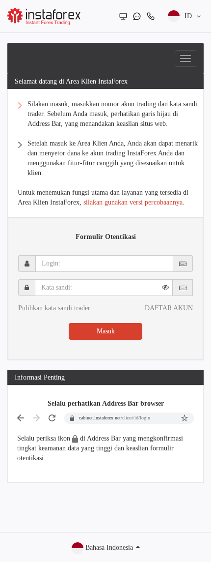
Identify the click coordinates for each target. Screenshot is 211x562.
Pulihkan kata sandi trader (54, 308)
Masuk (106, 331)
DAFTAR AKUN (169, 308)
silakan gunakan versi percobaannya (133, 202)
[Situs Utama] (123, 16)
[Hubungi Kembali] (150, 16)
